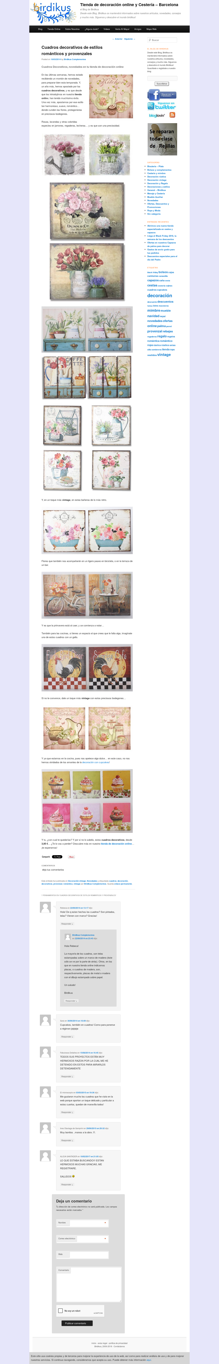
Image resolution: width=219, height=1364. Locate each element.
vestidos (152, 355)
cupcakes (162, 289)
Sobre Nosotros (72, 29)
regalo (162, 336)
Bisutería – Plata (155, 166)
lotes (155, 305)
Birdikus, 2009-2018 (103, 1346)
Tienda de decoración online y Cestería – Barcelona (129, 4)
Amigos (137, 29)
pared (169, 326)
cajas (171, 272)
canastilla (163, 276)
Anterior (117, 38)
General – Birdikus (156, 190)
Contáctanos (119, 1346)
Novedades (92, 880)
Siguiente (129, 38)
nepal (163, 316)
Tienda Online (53, 29)
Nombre (62, 1222)
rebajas (168, 331)
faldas (149, 306)
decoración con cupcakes (95, 762)
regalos (171, 336)
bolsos (163, 272)
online (152, 325)
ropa (150, 345)
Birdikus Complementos (75, 59)
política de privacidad (118, 1343)
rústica (157, 345)
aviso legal (102, 1343)
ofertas (168, 321)
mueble (166, 310)
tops (172, 349)
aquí (149, 1359)
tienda (166, 349)
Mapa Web (151, 29)
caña (161, 280)
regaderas (152, 336)
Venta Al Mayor (122, 29)
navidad (153, 316)
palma (161, 326)
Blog (40, 29)
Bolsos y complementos (159, 169)
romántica (68, 883)
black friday (152, 272)
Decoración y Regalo (157, 183)
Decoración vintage (77, 880)
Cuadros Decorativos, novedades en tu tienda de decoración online (83, 67)
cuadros (113, 880)
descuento (152, 301)
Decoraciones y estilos (158, 186)
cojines (169, 285)
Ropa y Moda (153, 210)
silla (149, 349)
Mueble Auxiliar (155, 196)
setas (173, 345)
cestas (152, 285)
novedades (154, 321)
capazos (153, 280)
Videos (107, 29)
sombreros (157, 349)
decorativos (47, 883)
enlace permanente (123, 883)
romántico (166, 341)
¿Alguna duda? (92, 29)
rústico (165, 345)
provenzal (57, 883)
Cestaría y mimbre (156, 173)
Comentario (63, 1270)
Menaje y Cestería (156, 193)
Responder (67, 923)
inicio (94, 1343)
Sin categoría (153, 213)
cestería (161, 285)
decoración (123, 880)
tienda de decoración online (116, 843)
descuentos (165, 301)
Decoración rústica (156, 176)
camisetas (152, 275)
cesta (167, 280)
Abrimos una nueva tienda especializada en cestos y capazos (160, 229)
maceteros (164, 305)
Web (60, 1254)
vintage (77, 883)
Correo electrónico (66, 1238)
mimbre (153, 310)
